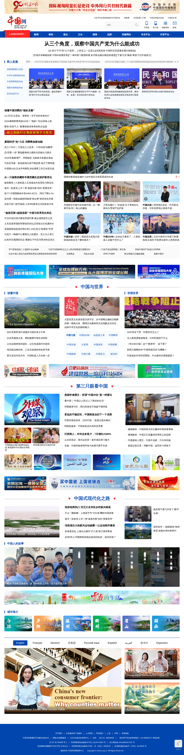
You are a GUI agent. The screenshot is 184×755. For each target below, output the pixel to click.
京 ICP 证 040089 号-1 (58, 742)
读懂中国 (12, 293)
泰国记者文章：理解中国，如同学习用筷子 (149, 445)
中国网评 (113, 335)
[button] (177, 141)
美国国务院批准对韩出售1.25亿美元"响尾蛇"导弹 (28, 229)
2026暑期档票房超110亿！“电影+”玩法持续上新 (28, 121)
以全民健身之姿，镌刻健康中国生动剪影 (27, 338)
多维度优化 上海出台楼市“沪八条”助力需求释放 (88, 531)
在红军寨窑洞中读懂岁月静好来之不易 (26, 332)
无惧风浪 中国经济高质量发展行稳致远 (115, 50)
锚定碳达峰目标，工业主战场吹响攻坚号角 (28, 349)
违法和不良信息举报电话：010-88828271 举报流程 (139, 738)
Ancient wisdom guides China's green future (146, 710)
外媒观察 (10, 422)
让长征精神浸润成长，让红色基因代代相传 (28, 344)
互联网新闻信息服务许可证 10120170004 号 (88, 742)
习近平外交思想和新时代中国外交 (107, 18)
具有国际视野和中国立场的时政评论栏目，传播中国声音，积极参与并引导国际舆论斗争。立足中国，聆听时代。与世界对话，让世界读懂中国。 (91, 323)
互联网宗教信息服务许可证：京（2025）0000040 (91, 746)
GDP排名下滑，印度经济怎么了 (143, 332)
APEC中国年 (109, 254)
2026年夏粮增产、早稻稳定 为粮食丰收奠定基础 (28, 158)
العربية (128, 642)
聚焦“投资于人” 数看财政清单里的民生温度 (25, 126)
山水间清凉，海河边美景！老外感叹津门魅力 (87, 440)
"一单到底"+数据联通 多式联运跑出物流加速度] (92, 55)
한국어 (144, 642)
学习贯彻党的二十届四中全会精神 (24, 249)
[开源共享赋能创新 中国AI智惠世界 (50, 55)
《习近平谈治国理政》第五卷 (113, 249)
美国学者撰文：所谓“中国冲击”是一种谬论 (88, 394)
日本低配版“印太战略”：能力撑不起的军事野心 (147, 324)
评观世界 (132, 293)
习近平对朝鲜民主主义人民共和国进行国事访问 (69, 249)
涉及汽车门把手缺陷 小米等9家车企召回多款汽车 (29, 204)
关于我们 (58, 733)
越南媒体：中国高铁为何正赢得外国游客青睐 (150, 429)
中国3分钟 (108, 236)
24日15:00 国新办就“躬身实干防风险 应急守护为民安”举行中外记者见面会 (67, 62)
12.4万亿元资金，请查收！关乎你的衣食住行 (26, 116)
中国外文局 (172, 18)
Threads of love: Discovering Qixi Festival (145, 675)
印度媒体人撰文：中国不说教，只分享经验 (149, 440)
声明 (116, 733)
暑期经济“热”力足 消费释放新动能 (23, 141)
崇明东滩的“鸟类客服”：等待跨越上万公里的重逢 (28, 534)
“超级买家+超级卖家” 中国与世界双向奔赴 (28, 212)
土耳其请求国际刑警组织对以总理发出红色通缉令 (29, 223)
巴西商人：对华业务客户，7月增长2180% (87, 434)
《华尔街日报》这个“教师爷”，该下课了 (147, 344)
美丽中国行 (159, 254)
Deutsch (55, 642)
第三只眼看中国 (92, 386)
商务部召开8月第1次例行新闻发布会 (158, 92)
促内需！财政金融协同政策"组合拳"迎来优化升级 (28, 199)
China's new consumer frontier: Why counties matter (36, 709)
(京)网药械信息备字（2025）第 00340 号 (130, 746)
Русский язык (91, 642)
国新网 (126, 18)
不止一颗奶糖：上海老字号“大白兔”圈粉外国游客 (89, 513)
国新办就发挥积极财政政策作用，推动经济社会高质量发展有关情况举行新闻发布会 (121, 95)
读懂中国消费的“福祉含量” (19, 110)
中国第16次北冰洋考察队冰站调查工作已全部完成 (29, 168)
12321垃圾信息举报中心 (79, 738)
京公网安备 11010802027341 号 (122, 742)
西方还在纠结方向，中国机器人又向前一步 (28, 355)
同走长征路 (89, 254)
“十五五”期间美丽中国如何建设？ (21, 324)
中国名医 (147, 236)
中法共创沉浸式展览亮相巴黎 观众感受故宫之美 (28, 218)
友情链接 (125, 733)
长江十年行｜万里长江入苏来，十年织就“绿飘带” (28, 147)
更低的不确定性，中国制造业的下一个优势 (88, 414)
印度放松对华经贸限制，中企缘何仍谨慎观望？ (150, 355)
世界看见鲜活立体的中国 (44, 445)
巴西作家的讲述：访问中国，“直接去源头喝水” (87, 420)
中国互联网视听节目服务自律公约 (36, 738)
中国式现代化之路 (92, 498)
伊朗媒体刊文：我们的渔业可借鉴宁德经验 (85, 406)
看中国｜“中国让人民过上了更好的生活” (84, 401)
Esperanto (162, 642)
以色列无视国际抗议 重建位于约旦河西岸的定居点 (29, 239)
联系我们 (99, 733)
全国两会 (70, 254)
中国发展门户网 (139, 18)
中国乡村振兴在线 (157, 18)
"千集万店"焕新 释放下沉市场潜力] (134, 55)
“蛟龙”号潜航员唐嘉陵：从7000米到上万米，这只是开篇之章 (36, 583)
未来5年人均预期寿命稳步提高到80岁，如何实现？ (90, 537)
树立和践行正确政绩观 (134, 254)
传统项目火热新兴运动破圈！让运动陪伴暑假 (90, 525)
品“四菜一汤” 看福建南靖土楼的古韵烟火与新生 (28, 152)
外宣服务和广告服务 (74, 733)
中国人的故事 (15, 543)
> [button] (177, 62)
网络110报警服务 (59, 738)
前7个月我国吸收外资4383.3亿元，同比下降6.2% (29, 193)
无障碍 (178, 749)
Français (37, 642)
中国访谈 (147, 205)
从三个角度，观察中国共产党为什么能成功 (92, 43)
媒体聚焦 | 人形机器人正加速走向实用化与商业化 (29, 183)
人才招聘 (89, 733)
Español (112, 642)
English (20, 642)
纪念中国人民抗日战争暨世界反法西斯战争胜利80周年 (33, 254)
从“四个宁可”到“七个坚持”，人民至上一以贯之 (72, 50)
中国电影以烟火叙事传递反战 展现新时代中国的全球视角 (17, 447)
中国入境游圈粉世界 (137, 421)
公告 (109, 733)
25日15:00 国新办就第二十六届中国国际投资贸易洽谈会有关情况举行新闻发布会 (141, 62)
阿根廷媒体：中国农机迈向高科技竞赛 (83, 426)
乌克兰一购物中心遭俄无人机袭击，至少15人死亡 (29, 234)
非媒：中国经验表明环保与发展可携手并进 (85, 445)
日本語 (72, 642)
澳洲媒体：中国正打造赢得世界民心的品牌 (149, 435)
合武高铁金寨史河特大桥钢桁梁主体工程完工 (86, 177)
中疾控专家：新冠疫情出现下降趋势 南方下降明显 (29, 163)
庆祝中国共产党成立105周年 (147, 249)
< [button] (175, 62)
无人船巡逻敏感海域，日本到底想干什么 (147, 338)
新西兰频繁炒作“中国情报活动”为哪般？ (147, 349)
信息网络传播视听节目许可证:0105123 (52, 746)
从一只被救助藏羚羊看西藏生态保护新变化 (28, 177)
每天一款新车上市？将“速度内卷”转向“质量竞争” (28, 188)
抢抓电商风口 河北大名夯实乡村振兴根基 (88, 507)
